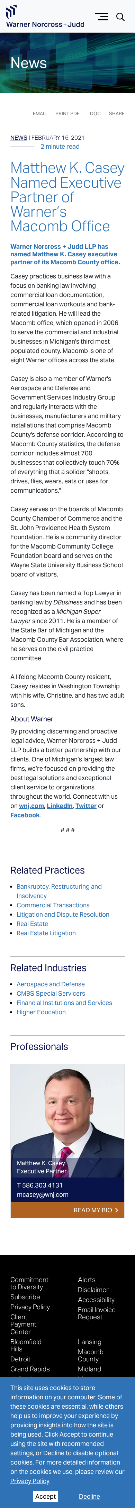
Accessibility (96, 1299)
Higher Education (41, 1012)
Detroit (20, 1359)
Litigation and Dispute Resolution (63, 914)
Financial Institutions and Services (64, 1003)
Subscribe (25, 1297)
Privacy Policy (30, 1481)
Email (40, 113)
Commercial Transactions (53, 905)
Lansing (89, 1342)
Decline (89, 1496)
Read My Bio (93, 1210)
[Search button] (120, 16)
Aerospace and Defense (51, 984)
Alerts (87, 1279)
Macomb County (91, 1355)
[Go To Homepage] (45, 16)
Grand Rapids (30, 1369)
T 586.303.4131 (40, 1185)
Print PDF (67, 113)
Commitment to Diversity (29, 1283)
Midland (89, 1369)
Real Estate (32, 924)
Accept (45, 1496)
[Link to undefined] (67, 1120)
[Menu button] (101, 15)
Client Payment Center (23, 1324)
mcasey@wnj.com (43, 1195)
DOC (95, 113)
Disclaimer (93, 1289)
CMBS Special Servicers (51, 993)
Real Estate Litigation (46, 933)
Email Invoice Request (97, 1313)
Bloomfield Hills (26, 1345)
